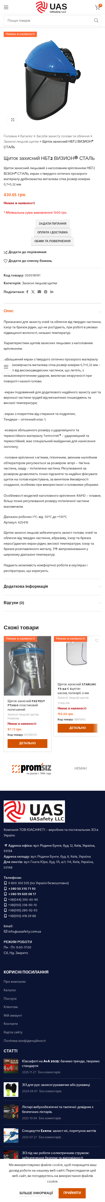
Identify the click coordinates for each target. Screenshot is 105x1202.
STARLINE (64, 703)
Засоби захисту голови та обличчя (63, 136)
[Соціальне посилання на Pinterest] (45, 292)
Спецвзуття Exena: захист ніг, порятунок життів (59, 1131)
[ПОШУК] (96, 21)
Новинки (13, 719)
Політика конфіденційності (25, 1041)
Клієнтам (11, 1007)
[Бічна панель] (6, 367)
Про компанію (15, 982)
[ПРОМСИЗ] (31, 769)
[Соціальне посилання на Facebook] (27, 292)
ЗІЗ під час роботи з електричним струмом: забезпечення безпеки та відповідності (55, 1155)
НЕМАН (80, 768)
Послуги (10, 999)
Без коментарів (49, 1072)
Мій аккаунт (13, 1015)
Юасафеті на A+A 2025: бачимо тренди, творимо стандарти (61, 1063)
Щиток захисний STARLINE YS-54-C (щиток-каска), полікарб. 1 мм (77, 688)
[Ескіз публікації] (11, 1067)
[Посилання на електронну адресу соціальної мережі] (39, 292)
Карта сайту (13, 1032)
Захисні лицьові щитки (21, 142)
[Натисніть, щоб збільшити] (12, 119)
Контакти (11, 1024)
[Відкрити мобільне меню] (6, 7)
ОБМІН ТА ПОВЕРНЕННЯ (52, 241)
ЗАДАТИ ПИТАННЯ (52, 223)
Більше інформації (37, 1193)
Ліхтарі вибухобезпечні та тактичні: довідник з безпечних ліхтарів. (57, 1109)
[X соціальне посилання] (33, 292)
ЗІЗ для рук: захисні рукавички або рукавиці (56, 1085)
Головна (10, 136)
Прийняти (72, 1193)
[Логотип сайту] (53, 7)
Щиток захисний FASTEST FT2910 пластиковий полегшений (26, 705)
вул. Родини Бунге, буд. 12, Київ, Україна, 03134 (49, 848)
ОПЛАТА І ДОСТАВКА (52, 232)
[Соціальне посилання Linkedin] (52, 292)
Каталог (26, 136)
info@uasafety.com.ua (24, 932)
